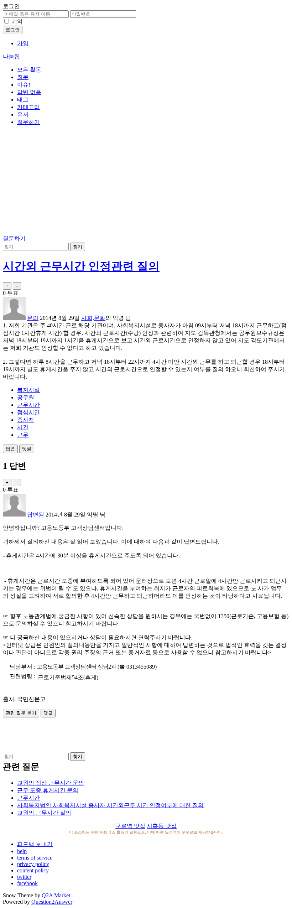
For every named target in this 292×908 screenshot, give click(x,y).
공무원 (25, 397)
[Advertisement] (146, 182)
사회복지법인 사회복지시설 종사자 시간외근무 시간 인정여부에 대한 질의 (110, 805)
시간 (22, 427)
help (22, 851)
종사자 (25, 420)
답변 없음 (29, 92)
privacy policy (33, 864)
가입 (22, 43)
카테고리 (28, 107)
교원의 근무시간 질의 (44, 813)
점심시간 (28, 412)
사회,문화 (93, 318)
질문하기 (28, 122)
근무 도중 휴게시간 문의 (47, 790)
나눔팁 (11, 56)
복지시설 (28, 390)
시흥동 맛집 (162, 826)
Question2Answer (51, 902)
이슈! (23, 85)
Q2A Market (56, 895)
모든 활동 (29, 70)
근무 (22, 435)
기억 (17, 22)
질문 (22, 77)
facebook (27, 883)
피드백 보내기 (35, 844)
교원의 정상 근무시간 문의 (50, 783)
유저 (22, 114)
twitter (24, 877)
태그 (22, 100)
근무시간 (28, 405)
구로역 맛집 (130, 826)
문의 (32, 318)
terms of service (34, 858)
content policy (33, 870)
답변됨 (35, 515)
